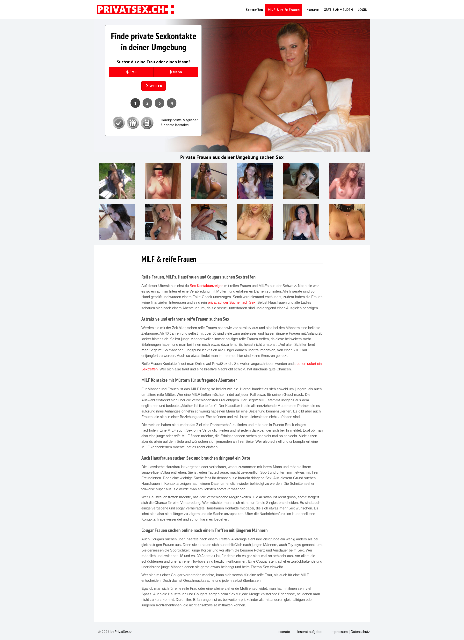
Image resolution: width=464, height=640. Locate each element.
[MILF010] (301, 222)
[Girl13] (163, 222)
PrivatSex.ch (123, 631)
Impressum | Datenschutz (350, 631)
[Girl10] (117, 222)
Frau (133, 72)
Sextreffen (254, 9)
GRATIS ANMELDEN (338, 9)
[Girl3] (301, 181)
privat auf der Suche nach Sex (231, 302)
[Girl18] (346, 181)
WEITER (155, 86)
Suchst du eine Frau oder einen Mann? (153, 62)
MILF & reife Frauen (284, 9)
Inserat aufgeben (310, 631)
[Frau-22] (163, 181)
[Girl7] (255, 222)
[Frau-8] (209, 181)
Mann (177, 72)
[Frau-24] (209, 222)
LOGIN (362, 9)
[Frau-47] (117, 181)
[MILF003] (255, 181)
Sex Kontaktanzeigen (206, 286)
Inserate (311, 9)
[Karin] (346, 222)
